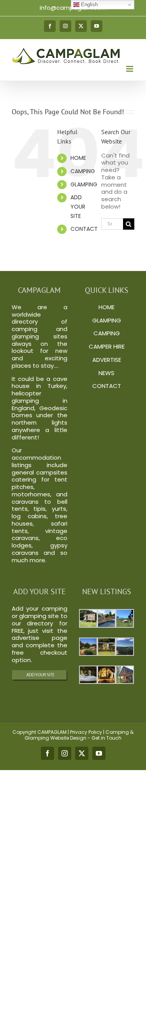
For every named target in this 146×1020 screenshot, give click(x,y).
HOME (78, 158)
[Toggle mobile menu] (130, 69)
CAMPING (82, 171)
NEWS (106, 373)
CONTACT (84, 229)
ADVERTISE (106, 360)
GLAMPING (83, 184)
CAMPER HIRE (107, 346)
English (88, 4)
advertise (25, 638)
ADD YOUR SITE (77, 206)
